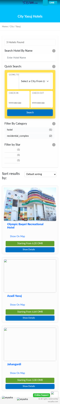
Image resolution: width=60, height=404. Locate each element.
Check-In (13, 93)
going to (14, 75)
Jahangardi (14, 364)
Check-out (38, 93)
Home (5, 27)
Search (30, 112)
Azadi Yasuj (14, 296)
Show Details (29, 250)
